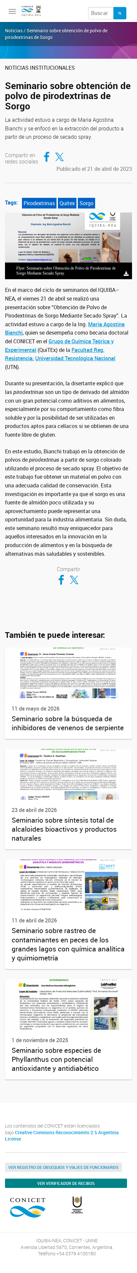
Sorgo (86, 203)
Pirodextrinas (39, 203)
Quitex (67, 203)
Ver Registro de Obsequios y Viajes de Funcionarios (63, 1167)
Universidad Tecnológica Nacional (75, 358)
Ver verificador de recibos (66, 1183)
